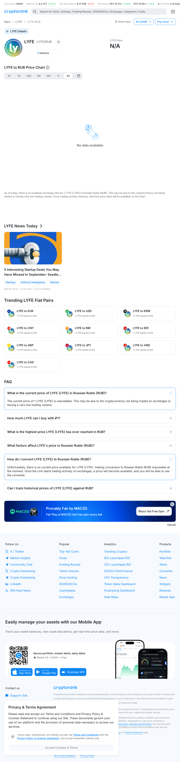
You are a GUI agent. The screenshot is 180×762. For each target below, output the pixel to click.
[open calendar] (78, 76)
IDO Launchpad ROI (117, 558)
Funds (63, 558)
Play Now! (163, 21)
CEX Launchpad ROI (117, 564)
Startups (11, 282)
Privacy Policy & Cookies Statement (38, 738)
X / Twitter (17, 551)
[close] (172, 504)
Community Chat (21, 564)
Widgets (164, 584)
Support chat (18, 695)
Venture (54, 282)
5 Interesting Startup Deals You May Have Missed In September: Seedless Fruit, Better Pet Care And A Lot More (33, 274)
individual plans (120, 724)
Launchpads (67, 590)
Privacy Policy (87, 755)
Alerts (163, 564)
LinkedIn (15, 584)
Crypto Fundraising (22, 571)
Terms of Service (133, 732)
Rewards (165, 590)
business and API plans (140, 724)
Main (7, 22)
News (163, 577)
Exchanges (66, 597)
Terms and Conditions (64, 755)
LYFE (18, 22)
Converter (166, 571)
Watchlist (165, 558)
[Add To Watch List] (58, 42)
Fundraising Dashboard (119, 590)
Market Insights (20, 558)
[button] (22, 672)
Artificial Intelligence (33, 282)
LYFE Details (18, 31)
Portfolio (165, 551)
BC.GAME (141, 21)
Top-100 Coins (69, 551)
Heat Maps (111, 597)
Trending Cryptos (115, 551)
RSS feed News (20, 590)
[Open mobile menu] (173, 11)
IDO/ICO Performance (118, 571)
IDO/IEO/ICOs (68, 584)
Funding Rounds (69, 564)
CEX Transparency (116, 577)
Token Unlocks (69, 571)
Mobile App (167, 597)
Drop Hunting (68, 577)
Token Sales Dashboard (120, 584)
